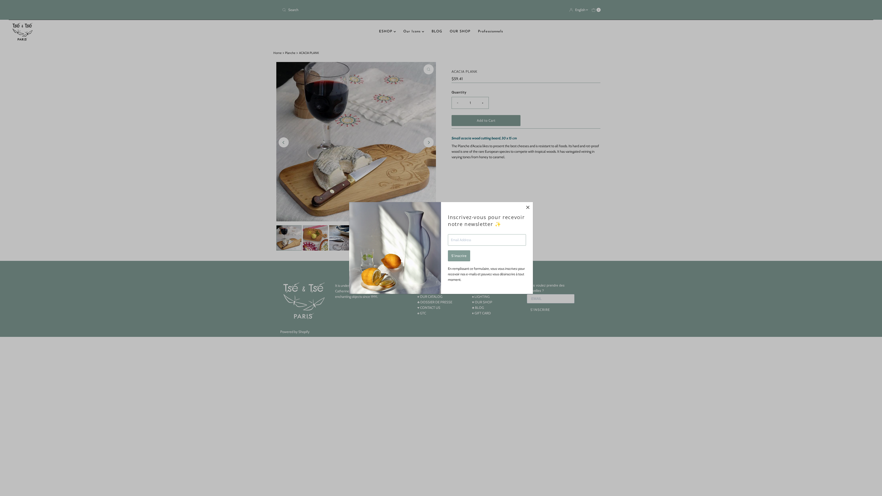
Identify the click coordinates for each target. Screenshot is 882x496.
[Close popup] (528, 207)
